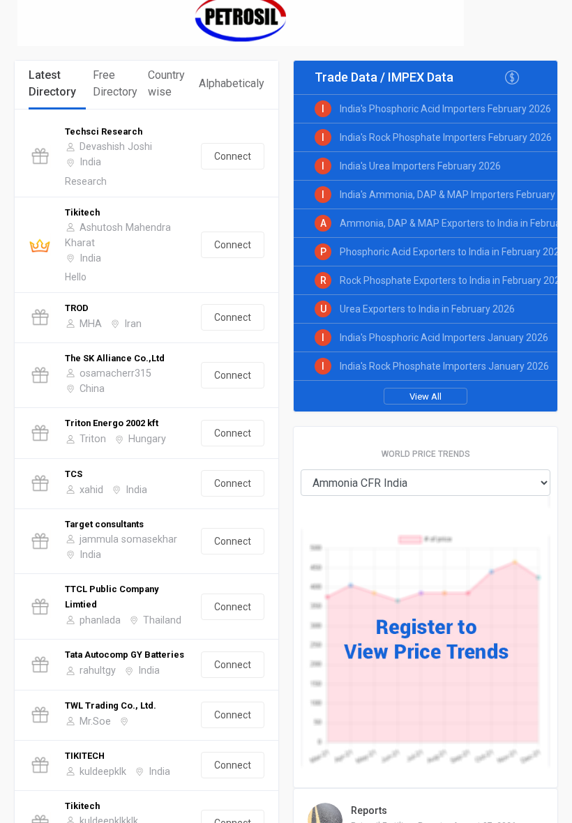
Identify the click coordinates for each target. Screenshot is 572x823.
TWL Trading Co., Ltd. (110, 705)
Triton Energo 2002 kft (111, 423)
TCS (73, 474)
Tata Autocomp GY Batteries (124, 654)
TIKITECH (85, 755)
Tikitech (82, 212)
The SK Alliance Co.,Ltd (115, 358)
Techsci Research (103, 131)
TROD (77, 308)
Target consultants (104, 524)
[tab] (57, 85)
